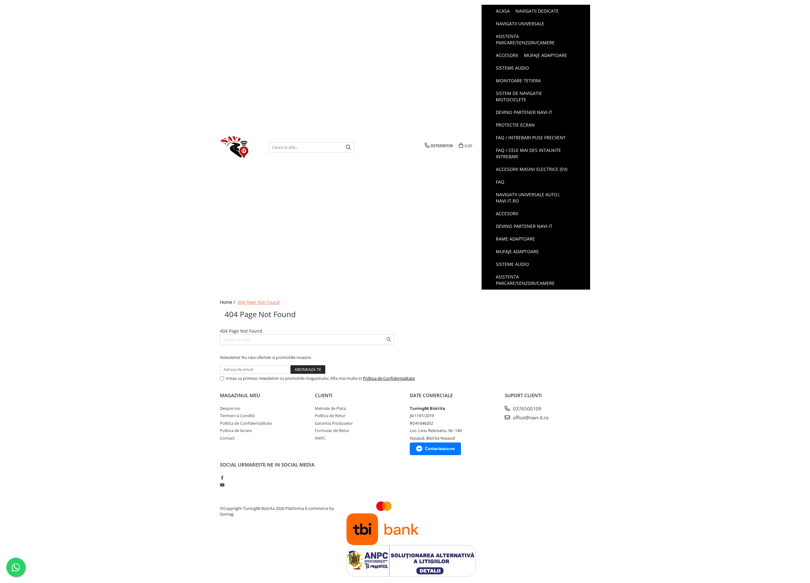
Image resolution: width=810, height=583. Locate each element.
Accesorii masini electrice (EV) (531, 169)
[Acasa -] (239, 147)
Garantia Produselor (334, 423)
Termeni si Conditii (237, 415)
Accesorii (507, 213)
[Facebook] (222, 477)
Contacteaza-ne (440, 448)
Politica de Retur (330, 415)
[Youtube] (222, 485)
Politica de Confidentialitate (389, 378)
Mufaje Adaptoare (517, 251)
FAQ (500, 182)
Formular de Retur (332, 430)
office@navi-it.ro (530, 417)
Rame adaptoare (515, 239)
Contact (227, 438)
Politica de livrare (236, 430)
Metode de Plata (330, 408)
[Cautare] (348, 147)
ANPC (320, 438)
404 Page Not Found (258, 302)
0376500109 (526, 408)
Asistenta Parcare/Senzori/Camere (525, 280)
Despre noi (230, 408)
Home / (228, 302)
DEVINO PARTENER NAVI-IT (524, 226)
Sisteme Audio (512, 264)
